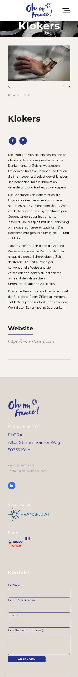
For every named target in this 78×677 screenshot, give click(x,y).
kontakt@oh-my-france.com (27, 470)
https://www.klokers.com (31, 341)
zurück (11, 88)
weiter (66, 88)
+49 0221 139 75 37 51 (21, 465)
